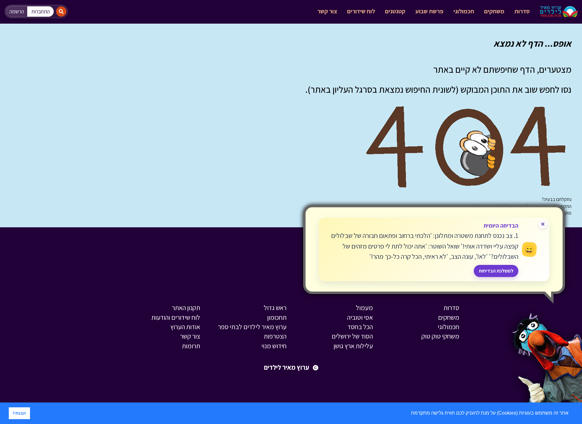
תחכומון (276, 317)
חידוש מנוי (273, 346)
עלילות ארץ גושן (353, 346)
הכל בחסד (360, 326)
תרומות (191, 346)
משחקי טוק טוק (440, 336)
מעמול (364, 307)
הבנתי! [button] (19, 413)
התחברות (40, 11)
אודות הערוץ (185, 326)
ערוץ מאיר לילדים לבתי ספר (252, 326)
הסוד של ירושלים (352, 336)
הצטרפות (275, 336)
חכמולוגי (463, 11)
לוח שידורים (361, 11)
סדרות (522, 11)
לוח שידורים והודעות (175, 317)
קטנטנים (395, 11)
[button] (409, 414)
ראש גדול (275, 307)
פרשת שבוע (429, 11)
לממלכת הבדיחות (496, 271)
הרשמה (16, 11)
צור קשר (327, 11)
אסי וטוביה (360, 317)
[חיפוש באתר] (61, 11)
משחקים (494, 11)
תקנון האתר (186, 307)
